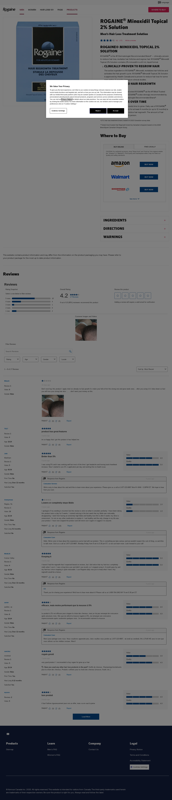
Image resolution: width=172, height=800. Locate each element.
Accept (115, 111)
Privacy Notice (66, 99)
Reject (98, 111)
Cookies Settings (58, 111)
